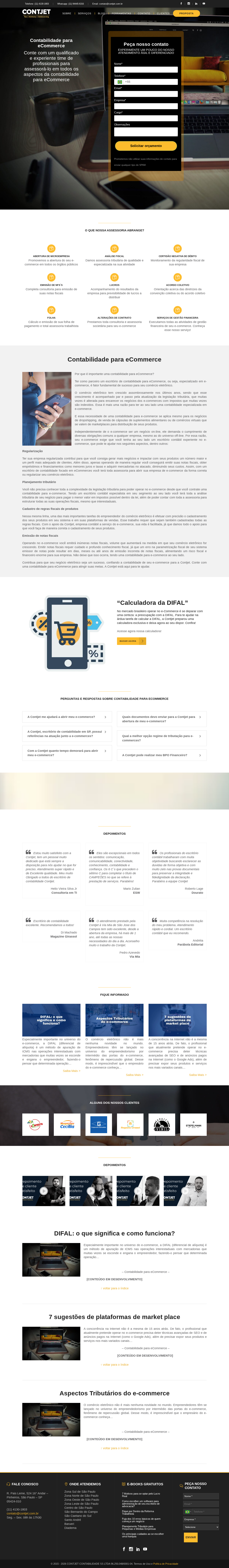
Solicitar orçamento (146, 146)
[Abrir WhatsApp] (221, 1559)
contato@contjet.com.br (23, 1513)
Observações (122, 124)
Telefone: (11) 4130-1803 (37, 4)
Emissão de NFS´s (51, 285)
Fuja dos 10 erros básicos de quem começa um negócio (141, 1520)
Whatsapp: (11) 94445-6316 (70, 4)
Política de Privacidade (165, 1563)
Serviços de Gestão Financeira (177, 317)
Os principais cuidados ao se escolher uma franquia (143, 1535)
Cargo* (118, 112)
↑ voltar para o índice (115, 1288)
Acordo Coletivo (177, 285)
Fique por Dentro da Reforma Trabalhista (138, 1512)
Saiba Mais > (71, 1071)
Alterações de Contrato (114, 317)
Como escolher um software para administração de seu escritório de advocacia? (141, 1503)
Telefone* (119, 75)
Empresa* (120, 100)
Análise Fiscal (114, 256)
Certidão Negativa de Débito (178, 256)
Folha (51, 317)
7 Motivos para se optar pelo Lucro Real (141, 1494)
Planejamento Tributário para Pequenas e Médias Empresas (139, 1527)
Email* (118, 88)
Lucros (114, 285)
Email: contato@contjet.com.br (107, 4)
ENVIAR (191, 1537)
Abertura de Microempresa (51, 256)
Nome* (118, 63)
